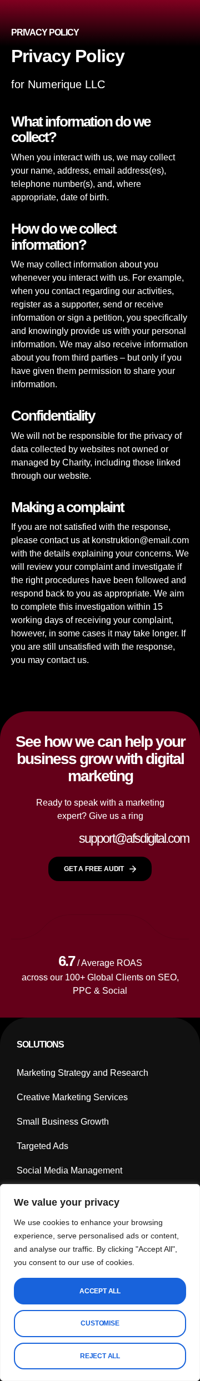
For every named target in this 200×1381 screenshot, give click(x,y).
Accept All (100, 1291)
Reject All (100, 1356)
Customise (100, 1323)
